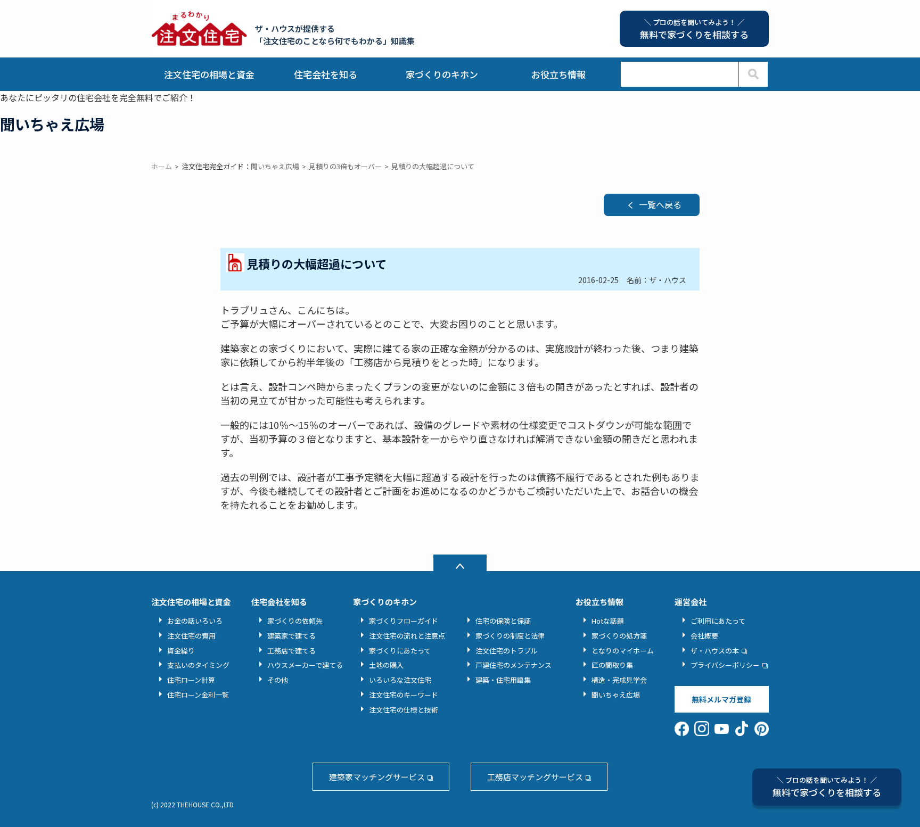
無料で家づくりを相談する (827, 787)
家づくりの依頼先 (295, 621)
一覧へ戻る (660, 204)
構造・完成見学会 (619, 680)
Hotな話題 (608, 621)
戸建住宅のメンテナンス (513, 665)
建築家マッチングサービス (377, 776)
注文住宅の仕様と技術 (403, 710)
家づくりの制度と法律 (510, 636)
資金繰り (181, 651)
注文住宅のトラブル (506, 651)
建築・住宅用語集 (503, 680)
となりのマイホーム (623, 651)
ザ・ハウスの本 (715, 651)
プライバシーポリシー (725, 665)
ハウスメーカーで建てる (305, 665)
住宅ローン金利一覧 (198, 695)
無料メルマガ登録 (721, 699)
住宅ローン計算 (191, 680)
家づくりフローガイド (403, 621)
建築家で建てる (291, 636)
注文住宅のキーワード (403, 695)
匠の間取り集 (612, 665)
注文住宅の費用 (191, 636)
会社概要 (704, 636)
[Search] (753, 74)
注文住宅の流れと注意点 (407, 636)
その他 (277, 680)
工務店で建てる (291, 651)
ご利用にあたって (718, 621)
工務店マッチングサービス (535, 776)
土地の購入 (386, 665)
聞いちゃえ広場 (616, 695)
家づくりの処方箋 (619, 636)
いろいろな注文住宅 (400, 680)
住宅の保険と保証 (503, 621)
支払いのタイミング (198, 665)
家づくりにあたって (400, 651)
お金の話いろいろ (195, 621)
